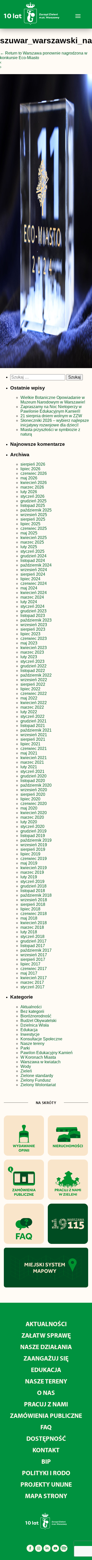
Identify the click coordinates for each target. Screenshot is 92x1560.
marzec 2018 (32, 927)
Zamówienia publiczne (46, 1415)
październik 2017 (36, 950)
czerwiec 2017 (33, 968)
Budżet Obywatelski (38, 1020)
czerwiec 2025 (33, 528)
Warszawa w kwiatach (40, 1062)
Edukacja (29, 1030)
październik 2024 (36, 565)
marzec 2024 (32, 597)
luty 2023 (28, 657)
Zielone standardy (36, 1075)
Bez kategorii (32, 1011)
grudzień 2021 (33, 721)
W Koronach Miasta (38, 1057)
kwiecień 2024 (33, 592)
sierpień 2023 (32, 629)
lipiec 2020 (30, 799)
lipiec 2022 (30, 689)
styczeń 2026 (32, 496)
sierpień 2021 (32, 739)
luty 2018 (28, 932)
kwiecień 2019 (33, 868)
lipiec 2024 (30, 579)
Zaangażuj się (46, 1358)
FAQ (46, 1427)
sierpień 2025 (32, 519)
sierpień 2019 (32, 849)
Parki (25, 1048)
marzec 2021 (32, 762)
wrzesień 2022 (33, 680)
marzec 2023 (32, 652)
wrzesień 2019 (33, 845)
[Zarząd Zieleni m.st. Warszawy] (31, 23)
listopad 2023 (32, 615)
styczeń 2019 (32, 881)
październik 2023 (36, 620)
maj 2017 (28, 973)
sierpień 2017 (32, 959)
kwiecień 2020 (33, 813)
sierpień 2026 (32, 464)
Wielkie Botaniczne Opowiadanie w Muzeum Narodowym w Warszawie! (52, 399)
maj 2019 (28, 863)
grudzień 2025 (33, 501)
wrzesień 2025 (33, 515)
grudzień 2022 (33, 666)
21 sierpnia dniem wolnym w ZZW (51, 416)
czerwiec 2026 (33, 473)
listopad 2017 (32, 946)
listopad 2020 (32, 780)
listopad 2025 (32, 505)
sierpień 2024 (32, 574)
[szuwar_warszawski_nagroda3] (46, 222)
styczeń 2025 (32, 551)
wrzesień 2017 (33, 955)
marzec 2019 (32, 872)
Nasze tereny (32, 1043)
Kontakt (46, 1450)
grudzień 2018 (33, 886)
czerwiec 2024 (33, 583)
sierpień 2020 (32, 794)
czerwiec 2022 (33, 693)
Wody (25, 1066)
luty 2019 (28, 877)
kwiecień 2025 (33, 537)
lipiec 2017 (30, 964)
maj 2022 (28, 698)
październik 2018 (36, 895)
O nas (46, 1392)
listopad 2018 (32, 891)
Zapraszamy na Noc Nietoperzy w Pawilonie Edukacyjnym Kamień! (51, 409)
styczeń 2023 (32, 661)
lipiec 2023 (30, 634)
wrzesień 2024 (33, 570)
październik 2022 (36, 675)
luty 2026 (28, 492)
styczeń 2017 (32, 987)
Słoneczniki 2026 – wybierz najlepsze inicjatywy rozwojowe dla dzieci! (54, 422)
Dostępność (46, 1438)
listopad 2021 (32, 725)
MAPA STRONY (46, 1496)
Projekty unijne (46, 1484)
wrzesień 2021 (33, 735)
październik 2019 (36, 840)
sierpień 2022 (32, 684)
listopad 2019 (32, 835)
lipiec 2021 (30, 744)
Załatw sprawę (46, 1335)
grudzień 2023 (33, 611)
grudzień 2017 (33, 941)
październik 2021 (36, 730)
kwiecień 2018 (33, 923)
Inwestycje (30, 1034)
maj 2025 (28, 533)
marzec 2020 (32, 817)
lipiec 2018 (30, 909)
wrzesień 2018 (33, 900)
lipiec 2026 (30, 469)
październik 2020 (36, 785)
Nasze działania (46, 1347)
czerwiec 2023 (33, 638)
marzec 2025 (32, 542)
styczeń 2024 (32, 606)
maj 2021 (28, 753)
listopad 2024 (32, 560)
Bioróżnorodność (35, 1016)
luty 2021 (28, 767)
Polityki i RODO (46, 1473)
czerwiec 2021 (33, 748)
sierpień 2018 (32, 904)
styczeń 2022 (32, 716)
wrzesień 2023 (33, 625)
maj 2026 (28, 478)
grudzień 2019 (33, 831)
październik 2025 (36, 510)
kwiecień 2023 (33, 647)
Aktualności (31, 1007)
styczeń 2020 (32, 826)
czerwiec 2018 (33, 913)
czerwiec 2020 (33, 803)
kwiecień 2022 (33, 703)
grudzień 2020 (33, 776)
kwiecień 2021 (33, 758)
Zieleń (26, 1071)
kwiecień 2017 (33, 978)
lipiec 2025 (30, 524)
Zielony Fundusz (35, 1080)
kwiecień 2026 (33, 482)
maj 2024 (28, 588)
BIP (46, 1461)
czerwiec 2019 (33, 858)
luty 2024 (28, 602)
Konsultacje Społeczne (41, 1039)
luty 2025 (28, 547)
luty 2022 (28, 712)
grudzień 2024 (33, 556)
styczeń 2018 (32, 936)
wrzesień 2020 (33, 790)
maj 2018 (28, 918)
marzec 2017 (32, 982)
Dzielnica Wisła (34, 1025)
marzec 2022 (32, 707)
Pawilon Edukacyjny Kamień (46, 1053)
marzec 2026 (32, 487)
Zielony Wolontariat (38, 1085)
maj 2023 (28, 643)
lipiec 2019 (30, 854)
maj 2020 (28, 808)
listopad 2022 (32, 670)
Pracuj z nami (46, 1404)
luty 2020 (28, 822)
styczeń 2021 (32, 771)
